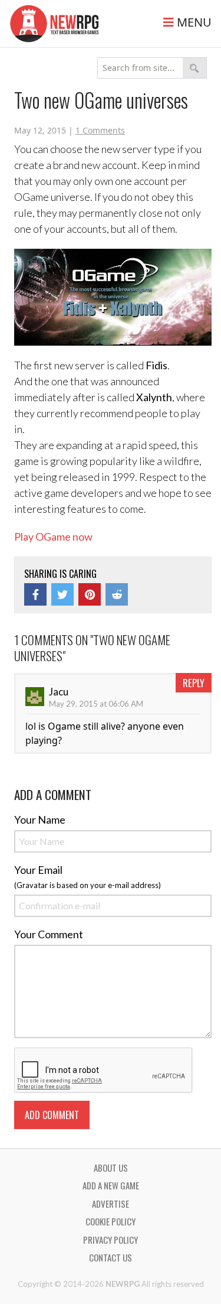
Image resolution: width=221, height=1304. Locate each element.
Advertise (110, 1203)
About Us (111, 1167)
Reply (193, 682)
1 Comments (100, 130)
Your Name (39, 819)
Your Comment (48, 934)
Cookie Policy (110, 1221)
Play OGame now (53, 536)
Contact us (110, 1257)
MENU (193, 22)
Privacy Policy (110, 1239)
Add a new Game (111, 1185)
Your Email (38, 869)
